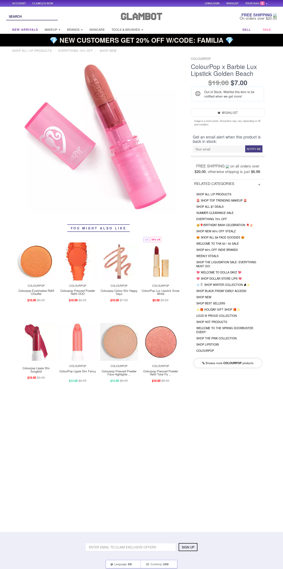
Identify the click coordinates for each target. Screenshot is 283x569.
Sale (267, 29)
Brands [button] (73, 29)
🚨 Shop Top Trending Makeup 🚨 (221, 200)
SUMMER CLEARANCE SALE (214, 213)
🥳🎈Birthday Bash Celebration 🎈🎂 (224, 225)
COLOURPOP (205, 351)
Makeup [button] (51, 29)
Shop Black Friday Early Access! (221, 291)
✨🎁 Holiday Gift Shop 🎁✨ (218, 309)
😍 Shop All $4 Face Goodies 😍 (220, 237)
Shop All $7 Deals (210, 207)
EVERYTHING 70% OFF (211, 219)
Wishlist (229, 112)
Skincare (97, 29)
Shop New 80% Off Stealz (216, 231)
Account (19, 3)
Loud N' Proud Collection (216, 316)
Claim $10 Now (42, 3)
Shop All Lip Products (213, 194)
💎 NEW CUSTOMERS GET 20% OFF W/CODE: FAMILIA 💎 (141, 40)
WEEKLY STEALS (207, 256)
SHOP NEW (203, 297)
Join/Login (212, 3)
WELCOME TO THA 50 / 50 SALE (217, 244)
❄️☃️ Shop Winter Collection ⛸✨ (223, 285)
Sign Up (188, 547)
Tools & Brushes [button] (126, 29)
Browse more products (229, 363)
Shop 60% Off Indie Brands (217, 250)
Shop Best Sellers (210, 303)
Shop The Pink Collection (216, 338)
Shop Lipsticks (207, 344)
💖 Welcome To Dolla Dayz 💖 (218, 272)
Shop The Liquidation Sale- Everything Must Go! (226, 264)
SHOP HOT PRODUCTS (211, 322)
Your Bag (254, 3)
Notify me (254, 149)
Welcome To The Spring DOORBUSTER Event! (224, 330)
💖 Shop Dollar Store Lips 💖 (219, 279)
